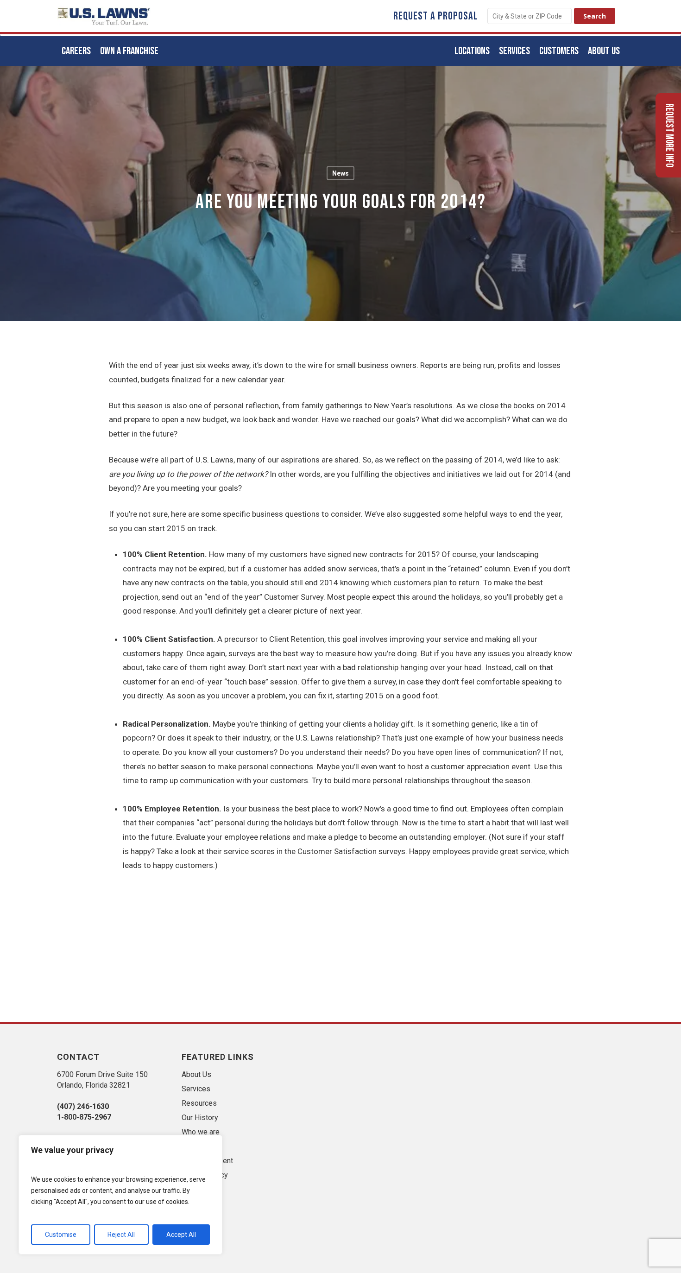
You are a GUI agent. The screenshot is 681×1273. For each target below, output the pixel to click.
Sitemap (195, 1146)
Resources (199, 1103)
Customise (60, 1234)
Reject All (121, 1234)
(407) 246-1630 (83, 1106)
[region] (120, 1194)
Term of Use (201, 1189)
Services (196, 1088)
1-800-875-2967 (84, 1117)
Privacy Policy (205, 1175)
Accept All (181, 1234)
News (340, 173)
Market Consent (207, 1160)
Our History (200, 1117)
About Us (196, 1074)
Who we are (201, 1131)
